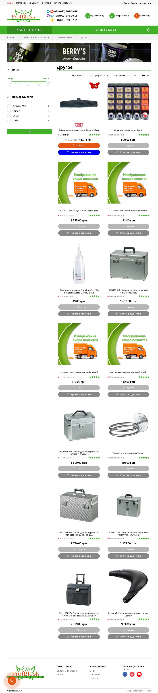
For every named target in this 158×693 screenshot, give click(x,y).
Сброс (30, 131)
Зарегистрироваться (141, 3)
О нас (92, 670)
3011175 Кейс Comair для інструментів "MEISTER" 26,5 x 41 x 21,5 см (79, 533)
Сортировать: (78, 75)
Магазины (21, 3)
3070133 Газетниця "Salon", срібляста (79, 210)
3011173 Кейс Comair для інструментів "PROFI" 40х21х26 (128, 291)
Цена (15, 69)
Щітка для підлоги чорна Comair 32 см (79, 130)
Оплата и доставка (67, 670)
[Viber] (48, 15)
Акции (10, 3)
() (145, 15)
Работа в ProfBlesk (63, 3)
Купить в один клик (81, 152)
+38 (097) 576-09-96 (65, 15)
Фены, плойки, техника (36, 37)
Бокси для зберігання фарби (128, 130)
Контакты (94, 674)
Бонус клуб (34, 3)
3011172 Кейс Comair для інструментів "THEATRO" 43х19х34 (128, 533)
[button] (11, 58)
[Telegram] (48, 11)
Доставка (46, 3)
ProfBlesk (12, 37)
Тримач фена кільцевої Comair (128, 453)
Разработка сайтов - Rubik (139, 690)
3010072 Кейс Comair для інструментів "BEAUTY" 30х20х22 (79, 453)
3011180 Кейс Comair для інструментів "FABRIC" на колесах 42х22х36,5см (79, 614)
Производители (22, 96)
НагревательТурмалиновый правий (79, 372)
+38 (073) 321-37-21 (65, 20)
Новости (94, 678)
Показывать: (120, 75)
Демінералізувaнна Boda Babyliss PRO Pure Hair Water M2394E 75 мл (79, 291)
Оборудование (64, 37)
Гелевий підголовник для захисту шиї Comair (128, 614)
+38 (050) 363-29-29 (65, 11)
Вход (126, 3)
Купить (81, 145)
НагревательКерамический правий (128, 210)
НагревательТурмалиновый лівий (128, 372)
